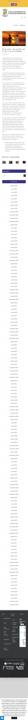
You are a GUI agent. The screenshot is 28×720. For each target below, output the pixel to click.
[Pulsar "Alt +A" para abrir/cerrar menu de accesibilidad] (2, 718)
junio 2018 (14, 504)
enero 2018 (14, 520)
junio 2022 (14, 348)
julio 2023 (14, 306)
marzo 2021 (14, 397)
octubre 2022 (14, 335)
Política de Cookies (19, 660)
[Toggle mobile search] (22, 17)
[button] (3, 162)
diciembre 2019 (14, 445)
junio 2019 (14, 465)
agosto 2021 (14, 380)
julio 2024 (14, 267)
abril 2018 (14, 510)
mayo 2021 (14, 390)
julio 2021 (14, 384)
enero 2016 (14, 598)
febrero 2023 (14, 322)
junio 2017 (14, 543)
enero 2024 (14, 286)
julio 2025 (14, 228)
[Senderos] (8, 666)
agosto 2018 (14, 497)
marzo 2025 (14, 241)
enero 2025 (14, 247)
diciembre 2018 (14, 484)
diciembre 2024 (14, 250)
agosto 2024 (14, 263)
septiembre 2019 (14, 455)
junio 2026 (14, 192)
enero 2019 (14, 481)
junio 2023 (14, 309)
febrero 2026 (14, 205)
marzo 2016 (14, 591)
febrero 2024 (14, 283)
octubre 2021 (14, 374)
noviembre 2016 (14, 565)
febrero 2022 (14, 361)
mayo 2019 (14, 468)
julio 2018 (14, 500)
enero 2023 (14, 325)
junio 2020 (14, 426)
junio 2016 (14, 582)
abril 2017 (14, 549)
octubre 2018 (14, 491)
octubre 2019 (14, 452)
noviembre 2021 (14, 371)
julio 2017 (14, 539)
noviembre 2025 (14, 215)
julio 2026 (14, 189)
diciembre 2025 (14, 211)
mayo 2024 (14, 273)
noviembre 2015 (14, 604)
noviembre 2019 (14, 448)
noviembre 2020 (14, 410)
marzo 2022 (14, 358)
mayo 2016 (14, 585)
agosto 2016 (14, 575)
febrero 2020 (14, 439)
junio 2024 (14, 270)
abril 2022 (14, 354)
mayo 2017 (14, 546)
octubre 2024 (14, 257)
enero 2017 (14, 559)
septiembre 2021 (14, 377)
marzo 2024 (14, 280)
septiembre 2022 (14, 338)
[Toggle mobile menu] (25, 17)
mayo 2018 (14, 507)
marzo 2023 (14, 319)
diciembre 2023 (14, 289)
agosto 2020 (14, 419)
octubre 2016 (14, 569)
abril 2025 (14, 237)
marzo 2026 (14, 202)
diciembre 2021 (14, 367)
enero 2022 (14, 364)
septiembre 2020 (14, 416)
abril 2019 (14, 471)
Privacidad (12, 660)
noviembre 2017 (14, 526)
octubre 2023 (14, 296)
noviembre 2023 (14, 293)
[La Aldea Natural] (19, 666)
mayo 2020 (14, 429)
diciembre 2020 (14, 406)
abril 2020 (14, 432)
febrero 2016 (14, 595)
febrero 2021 (14, 400)
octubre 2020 (14, 413)
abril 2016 (14, 588)
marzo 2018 (14, 513)
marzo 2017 (14, 552)
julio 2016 (14, 578)
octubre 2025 (14, 218)
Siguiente (22, 25)
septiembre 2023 (14, 299)
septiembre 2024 (14, 260)
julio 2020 (14, 422)
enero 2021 (14, 403)
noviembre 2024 (14, 254)
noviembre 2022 (14, 332)
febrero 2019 (14, 478)
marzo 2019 (14, 474)
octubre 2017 (14, 530)
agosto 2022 (14, 341)
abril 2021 (14, 393)
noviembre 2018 (14, 487)
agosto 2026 (14, 185)
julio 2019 (14, 461)
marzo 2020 (14, 435)
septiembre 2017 (14, 533)
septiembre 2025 (14, 221)
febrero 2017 (14, 556)
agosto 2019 (14, 458)
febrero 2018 (14, 517)
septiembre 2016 (14, 572)
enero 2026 (14, 208)
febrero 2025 (14, 244)
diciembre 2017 (14, 523)
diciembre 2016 (14, 562)
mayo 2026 (14, 195)
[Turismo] (8, 662)
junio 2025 (14, 231)
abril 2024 (14, 276)
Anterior (16, 25)
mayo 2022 (14, 351)
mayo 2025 (14, 234)
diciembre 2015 (14, 601)
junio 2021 (14, 387)
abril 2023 (14, 315)
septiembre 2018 (14, 494)
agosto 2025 (14, 224)
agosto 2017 (14, 536)
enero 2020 (14, 442)
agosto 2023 (14, 302)
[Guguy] (18, 662)
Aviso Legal (7, 660)
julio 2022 (14, 345)
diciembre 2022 (14, 328)
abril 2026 (14, 198)
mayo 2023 (14, 312)
